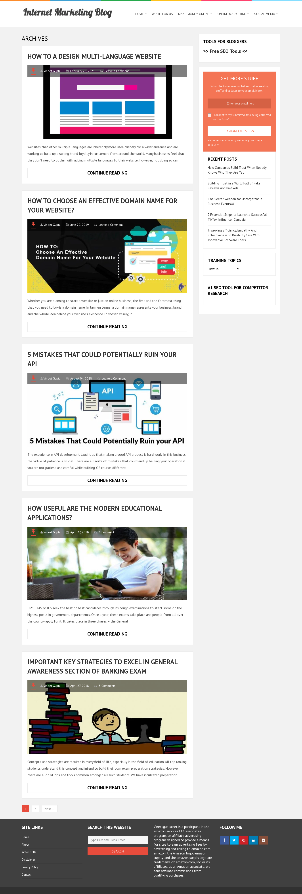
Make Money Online (194, 14)
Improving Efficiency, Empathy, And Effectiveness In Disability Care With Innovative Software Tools (234, 235)
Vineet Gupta (52, 71)
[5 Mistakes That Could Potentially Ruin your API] (107, 410)
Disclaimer (28, 860)
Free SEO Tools (225, 51)
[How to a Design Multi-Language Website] (107, 102)
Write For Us (162, 14)
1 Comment (106, 532)
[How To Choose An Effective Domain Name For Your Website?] (107, 256)
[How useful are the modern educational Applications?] (107, 563)
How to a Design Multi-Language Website (94, 56)
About (25, 845)
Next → (50, 809)
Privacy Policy (30, 867)
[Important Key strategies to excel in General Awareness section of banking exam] (107, 717)
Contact (26, 875)
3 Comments (107, 686)
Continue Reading (118, 174)
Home (139, 14)
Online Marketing (232, 14)
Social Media (264, 14)
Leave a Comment (117, 71)
